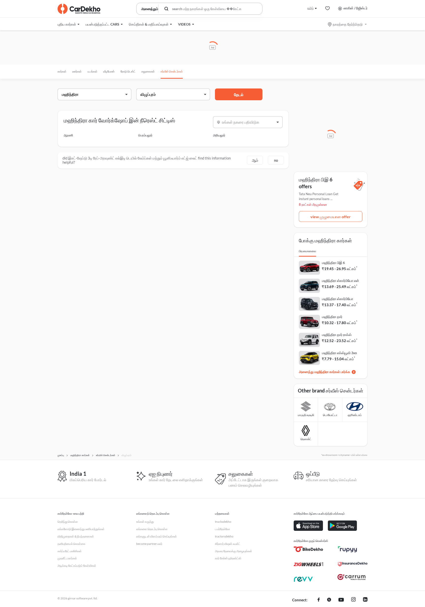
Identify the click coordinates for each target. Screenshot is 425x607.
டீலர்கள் (77, 71)
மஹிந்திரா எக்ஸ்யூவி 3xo (339, 353)
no (276, 160)
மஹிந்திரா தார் (332, 317)
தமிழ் (310, 8)
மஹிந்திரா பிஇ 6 (333, 262)
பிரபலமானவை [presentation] (307, 251)
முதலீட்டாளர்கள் (67, 558)
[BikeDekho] (308, 549)
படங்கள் (92, 71)
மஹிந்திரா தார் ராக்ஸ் (336, 334)
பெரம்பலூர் (145, 135)
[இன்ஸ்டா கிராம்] (353, 600)
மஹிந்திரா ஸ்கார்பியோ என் (340, 280)
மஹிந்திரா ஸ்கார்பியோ (337, 299)
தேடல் (238, 94)
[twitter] (329, 600)
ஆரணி (68, 135)
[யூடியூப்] (341, 600)
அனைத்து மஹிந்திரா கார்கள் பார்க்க (324, 372)
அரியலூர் (219, 135)
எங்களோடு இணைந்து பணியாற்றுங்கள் (81, 529)
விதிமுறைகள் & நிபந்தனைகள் (76, 536)
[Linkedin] (365, 600)
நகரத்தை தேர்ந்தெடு (348, 24)
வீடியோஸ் (109, 71)
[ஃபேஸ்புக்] (319, 600)
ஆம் (255, 160)
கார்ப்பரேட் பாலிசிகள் (70, 551)
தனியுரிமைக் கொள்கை (71, 544)
